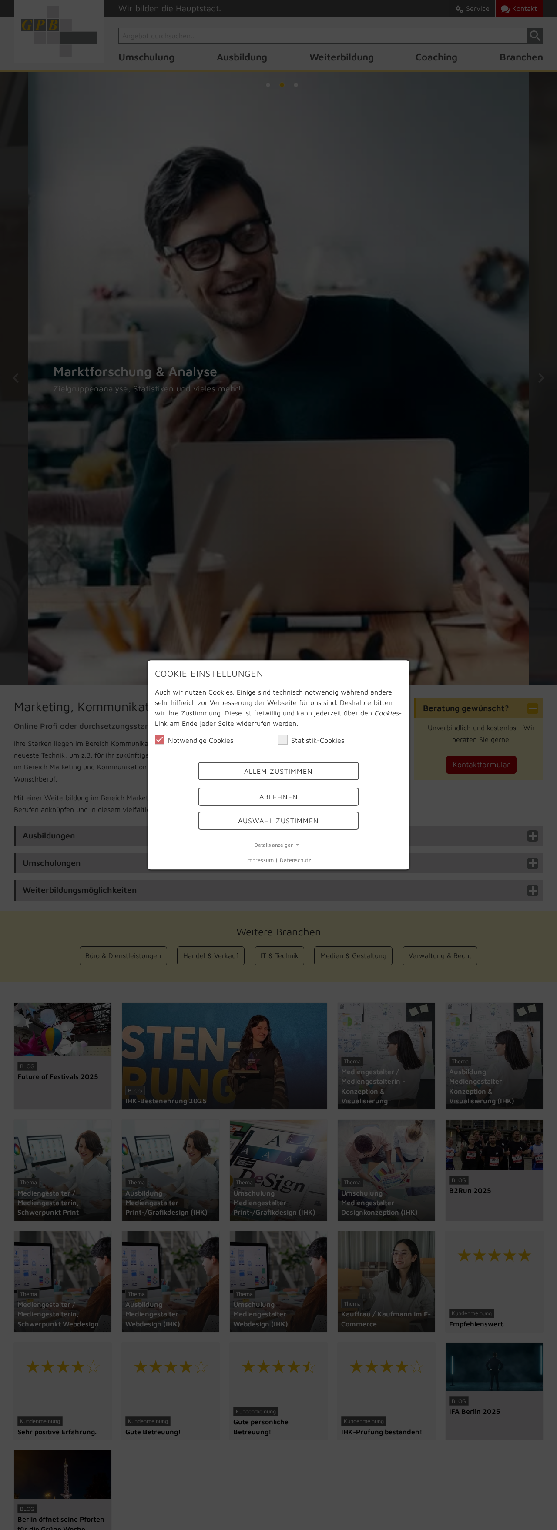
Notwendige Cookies (200, 740)
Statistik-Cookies (317, 740)
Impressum (260, 860)
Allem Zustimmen (278, 771)
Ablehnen (278, 797)
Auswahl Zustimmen (278, 821)
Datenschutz (295, 860)
